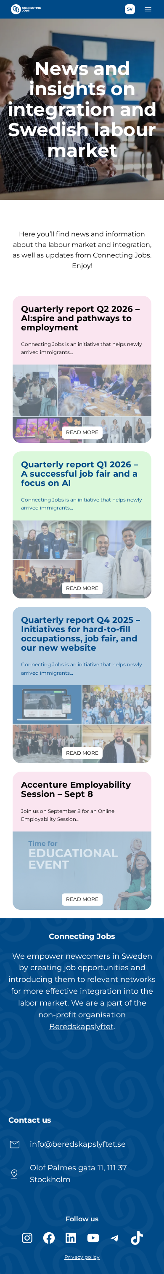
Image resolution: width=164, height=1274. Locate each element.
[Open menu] (148, 9)
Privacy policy (82, 1257)
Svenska (130, 9)
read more (84, 434)
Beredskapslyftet (81, 1026)
